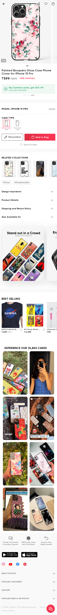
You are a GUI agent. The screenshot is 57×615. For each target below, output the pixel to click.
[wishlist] (20, 330)
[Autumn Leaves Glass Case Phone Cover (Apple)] (9, 168)
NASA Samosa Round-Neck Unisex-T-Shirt (10, 329)
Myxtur (13, 607)
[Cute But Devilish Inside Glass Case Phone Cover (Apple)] (24, 168)
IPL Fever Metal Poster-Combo (32, 329)
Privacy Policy (8, 611)
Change (52, 109)
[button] (28, 192)
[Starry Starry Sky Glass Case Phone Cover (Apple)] (40, 168)
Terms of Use (45, 607)
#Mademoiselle (22, 183)
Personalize (14, 137)
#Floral (6, 183)
